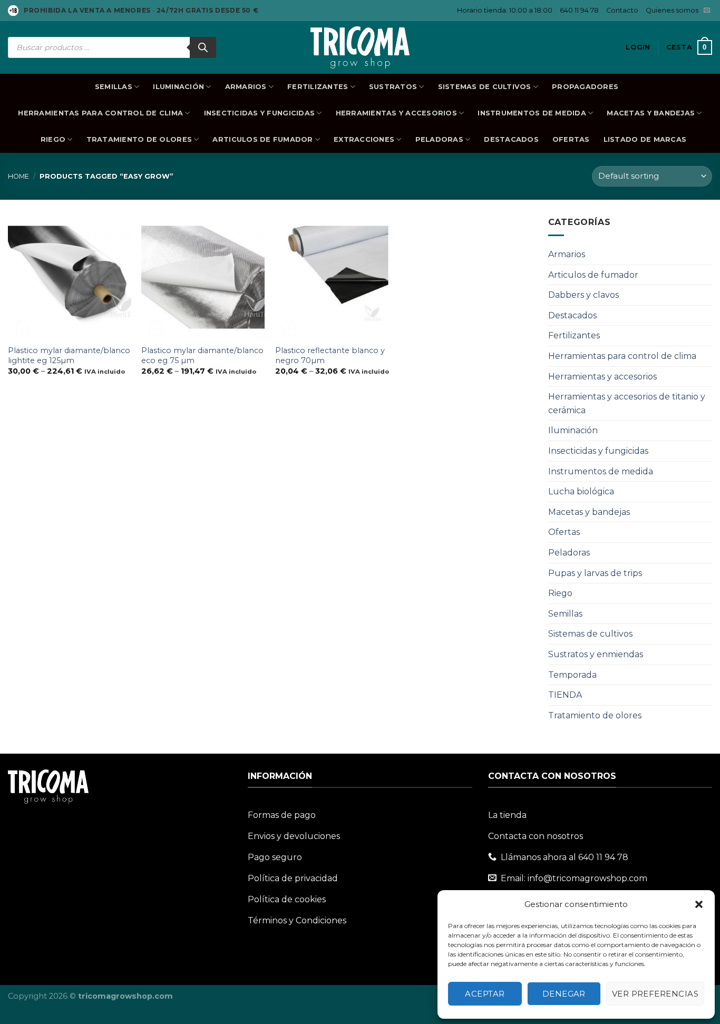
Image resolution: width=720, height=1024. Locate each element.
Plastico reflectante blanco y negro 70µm (330, 355)
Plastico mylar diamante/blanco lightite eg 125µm (69, 355)
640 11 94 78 (579, 10)
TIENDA (565, 695)
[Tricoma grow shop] (360, 47)
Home (18, 176)
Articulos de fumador (262, 139)
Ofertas (571, 139)
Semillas (113, 87)
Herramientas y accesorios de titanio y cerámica (626, 403)
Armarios (246, 87)
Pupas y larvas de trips (595, 573)
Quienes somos (672, 10)
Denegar (564, 994)
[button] (699, 904)
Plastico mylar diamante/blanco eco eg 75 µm (202, 355)
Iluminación (178, 87)
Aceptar (484, 994)
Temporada (572, 675)
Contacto (622, 10)
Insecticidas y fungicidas (259, 113)
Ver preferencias (655, 994)
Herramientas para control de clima (100, 113)
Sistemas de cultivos (484, 87)
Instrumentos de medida (532, 113)
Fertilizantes (317, 87)
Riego (53, 139)
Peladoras (439, 139)
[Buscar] (203, 47)
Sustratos (393, 87)
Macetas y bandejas (651, 113)
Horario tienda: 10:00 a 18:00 (504, 10)
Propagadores (585, 87)
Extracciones (364, 139)
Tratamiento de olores (139, 139)
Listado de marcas (645, 139)
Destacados (511, 139)
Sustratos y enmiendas (595, 654)
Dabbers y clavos (583, 295)
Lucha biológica (581, 491)
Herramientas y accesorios (396, 113)
